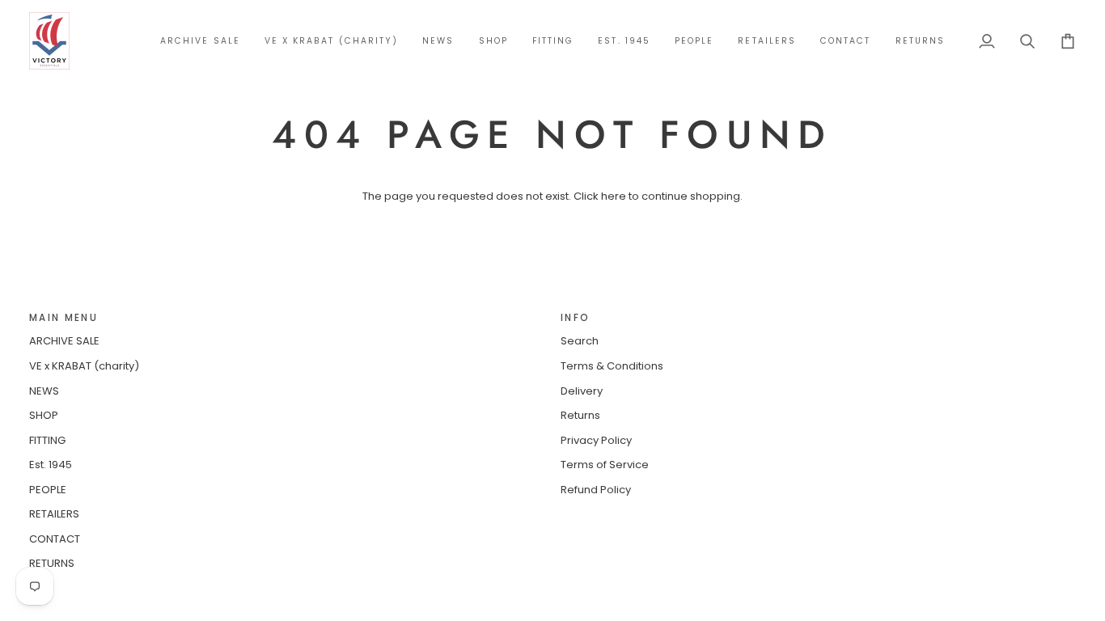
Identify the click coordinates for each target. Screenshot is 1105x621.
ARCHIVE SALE (64, 341)
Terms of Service (605, 464)
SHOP (43, 415)
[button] (493, 41)
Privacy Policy (596, 440)
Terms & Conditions (612, 366)
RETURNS (51, 563)
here (613, 196)
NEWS (44, 391)
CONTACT (54, 539)
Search (580, 341)
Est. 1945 (50, 464)
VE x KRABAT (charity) (84, 366)
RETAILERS (54, 514)
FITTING (47, 440)
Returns (580, 415)
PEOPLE (47, 489)
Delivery (582, 391)
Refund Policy (596, 489)
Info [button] (575, 317)
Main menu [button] (63, 317)
